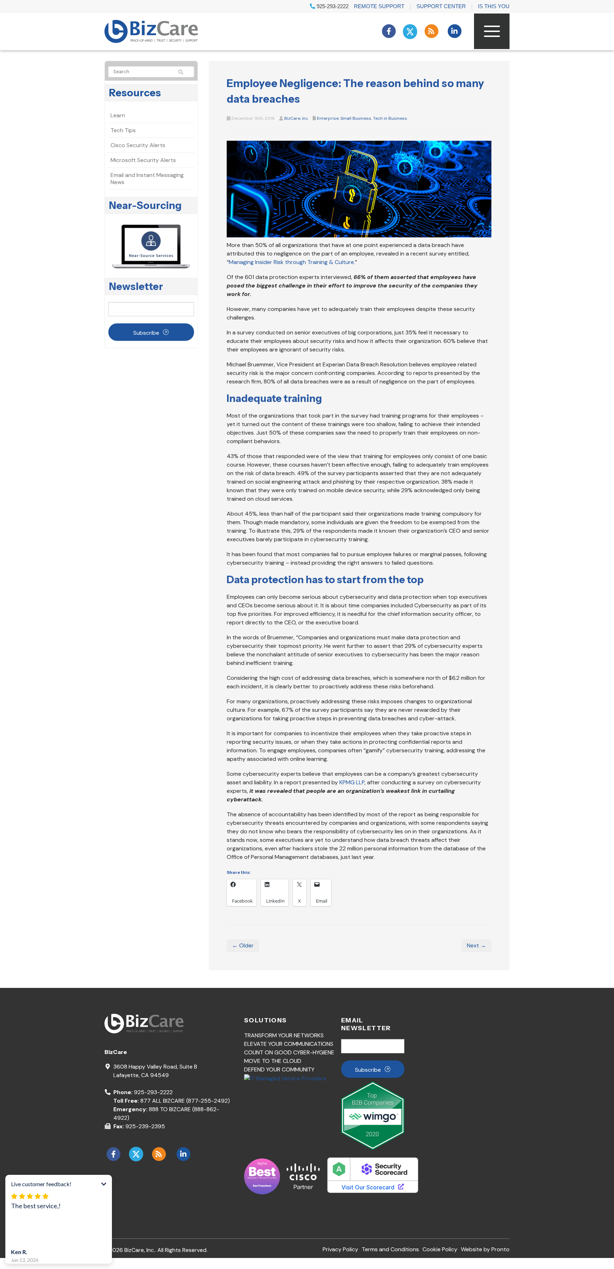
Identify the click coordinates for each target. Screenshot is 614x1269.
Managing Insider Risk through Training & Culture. (292, 262)
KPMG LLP (352, 782)
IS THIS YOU (494, 6)
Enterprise (328, 118)
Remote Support (379, 6)
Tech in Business (390, 118)
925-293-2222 (332, 6)
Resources (135, 93)
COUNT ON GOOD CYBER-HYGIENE (289, 1052)
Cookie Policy (439, 1249)
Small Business (355, 118)
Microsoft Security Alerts (143, 160)
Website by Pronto (485, 1249)
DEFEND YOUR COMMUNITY (279, 1069)
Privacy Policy (340, 1249)
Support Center (441, 6)
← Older (243, 945)
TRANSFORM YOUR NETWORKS (284, 1035)
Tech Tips (123, 130)
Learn (118, 115)
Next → (476, 945)
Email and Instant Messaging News (147, 178)
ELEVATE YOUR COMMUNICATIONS (288, 1044)
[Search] (184, 72)
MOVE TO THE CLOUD (272, 1061)
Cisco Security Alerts (138, 145)
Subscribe (146, 333)
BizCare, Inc (296, 118)
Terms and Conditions (390, 1249)
